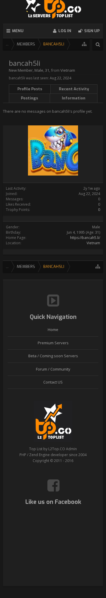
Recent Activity (74, 88)
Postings (29, 98)
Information (73, 98)
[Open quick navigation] (84, 44)
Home (53, 329)
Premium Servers (53, 342)
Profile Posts (29, 88)
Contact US (53, 382)
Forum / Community (53, 369)
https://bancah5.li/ (85, 237)
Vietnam (93, 242)
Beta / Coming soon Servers (53, 355)
